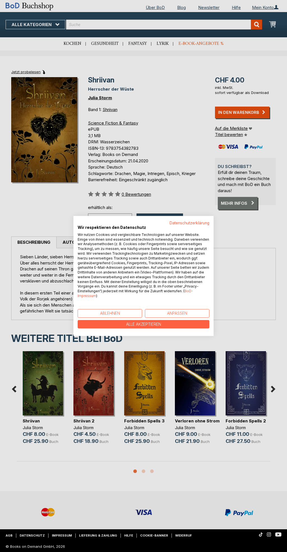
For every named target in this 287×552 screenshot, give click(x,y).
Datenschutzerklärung (189, 223)
